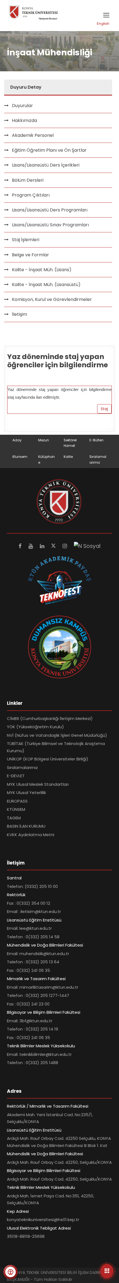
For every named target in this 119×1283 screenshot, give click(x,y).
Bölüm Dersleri (27, 180)
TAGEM (14, 818)
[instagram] (65, 546)
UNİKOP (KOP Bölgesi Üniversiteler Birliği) (47, 759)
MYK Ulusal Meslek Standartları (38, 784)
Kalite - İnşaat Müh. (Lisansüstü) (46, 284)
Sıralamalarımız (22, 767)
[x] (54, 546)
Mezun (43, 440)
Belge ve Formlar (30, 255)
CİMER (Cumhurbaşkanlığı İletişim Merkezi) (50, 718)
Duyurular (22, 105)
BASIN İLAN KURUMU (26, 826)
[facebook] (21, 546)
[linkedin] (43, 546)
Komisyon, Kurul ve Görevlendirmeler (52, 299)
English (103, 23)
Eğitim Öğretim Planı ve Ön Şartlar (49, 150)
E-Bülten (96, 440)
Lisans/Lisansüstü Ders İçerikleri (45, 165)
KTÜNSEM (16, 809)
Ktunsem (19, 456)
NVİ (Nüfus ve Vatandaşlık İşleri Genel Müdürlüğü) (57, 735)
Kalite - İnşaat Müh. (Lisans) (41, 270)
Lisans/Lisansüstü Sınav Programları (50, 225)
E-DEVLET (16, 776)
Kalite (68, 456)
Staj (104, 409)
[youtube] (31, 546)
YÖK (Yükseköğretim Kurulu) (35, 727)
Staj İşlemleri (25, 240)
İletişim (19, 314)
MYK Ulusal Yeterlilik (26, 792)
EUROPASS (17, 801)
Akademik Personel (33, 135)
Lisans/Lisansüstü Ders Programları (49, 210)
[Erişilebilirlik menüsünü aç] (10, 1272)
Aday (17, 440)
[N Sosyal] (87, 546)
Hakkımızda (24, 120)
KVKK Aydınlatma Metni (30, 835)
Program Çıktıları (31, 195)
